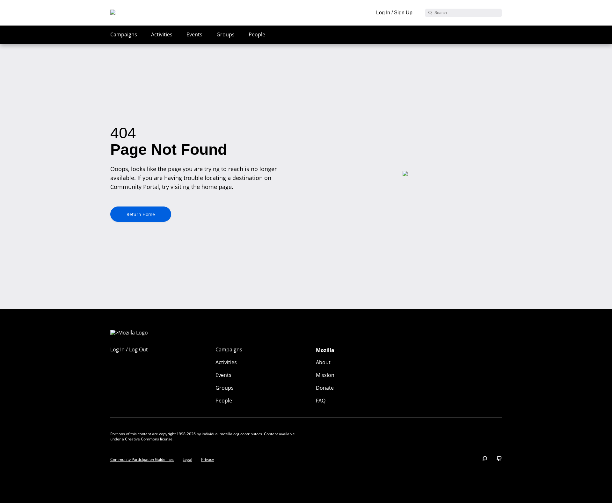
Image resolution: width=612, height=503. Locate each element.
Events (194, 34)
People (257, 34)
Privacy (207, 459)
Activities (161, 34)
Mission (325, 375)
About (323, 362)
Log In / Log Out (129, 349)
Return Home (141, 214)
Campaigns (123, 34)
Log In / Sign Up (394, 12)
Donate (325, 387)
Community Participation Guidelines (142, 459)
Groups (225, 34)
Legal (187, 459)
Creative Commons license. (149, 439)
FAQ (320, 400)
